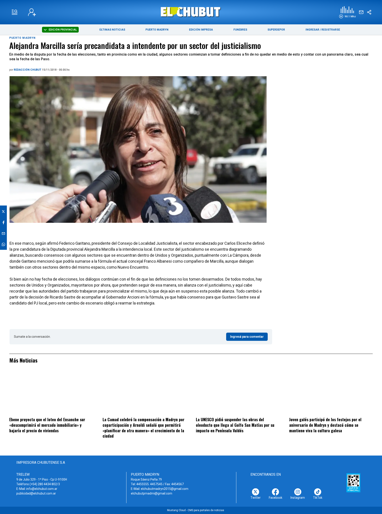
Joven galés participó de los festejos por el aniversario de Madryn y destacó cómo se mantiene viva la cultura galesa (325, 425)
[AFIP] (353, 482)
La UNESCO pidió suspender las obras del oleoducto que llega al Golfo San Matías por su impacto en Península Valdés (235, 425)
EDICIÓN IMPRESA (201, 29)
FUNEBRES (240, 29)
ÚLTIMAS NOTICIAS (112, 29)
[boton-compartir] (369, 12)
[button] (347, 12)
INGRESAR (312, 29)
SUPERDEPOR (276, 29)
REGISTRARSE (330, 29)
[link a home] (191, 12)
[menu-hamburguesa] (15, 12)
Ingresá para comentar (247, 336)
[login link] (32, 12)
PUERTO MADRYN (156, 29)
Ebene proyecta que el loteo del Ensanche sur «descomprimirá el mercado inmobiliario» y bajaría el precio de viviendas (47, 425)
